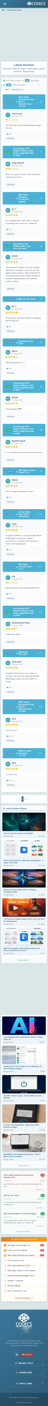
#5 (41, 299)
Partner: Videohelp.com (24, 1402)
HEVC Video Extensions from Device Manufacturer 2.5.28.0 (20, 706)
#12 (40, 612)
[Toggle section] (42, 1364)
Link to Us (28, 1355)
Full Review (10, 138)
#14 (40, 707)
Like (10, 134)
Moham (15, 397)
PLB (13, 576)
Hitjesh (15, 480)
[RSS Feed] (17, 1355)
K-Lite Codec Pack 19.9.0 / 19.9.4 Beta (18, 514)
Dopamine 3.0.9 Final (20, 342)
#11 (40, 566)
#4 (41, 246)
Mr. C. (14, 209)
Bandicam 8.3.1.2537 (17, 653)
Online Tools (25, 1363)
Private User (17, 114)
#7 (41, 386)
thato (14, 524)
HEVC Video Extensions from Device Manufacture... (18, 1176)
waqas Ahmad (18, 163)
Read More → (40, 1189)
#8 (41, 430)
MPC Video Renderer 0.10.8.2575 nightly (18, 198)
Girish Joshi (16, 662)
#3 (41, 198)
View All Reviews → (24, 1232)
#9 (41, 471)
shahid (14, 256)
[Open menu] (5, 4)
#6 (41, 342)
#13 (40, 653)
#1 (41, 101)
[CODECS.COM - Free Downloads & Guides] (24, 1323)
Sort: (7, 89)
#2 (41, 152)
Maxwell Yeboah (18, 441)
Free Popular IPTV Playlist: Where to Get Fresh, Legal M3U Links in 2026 (20, 151)
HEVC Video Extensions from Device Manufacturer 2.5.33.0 (20, 101)
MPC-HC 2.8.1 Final (21, 299)
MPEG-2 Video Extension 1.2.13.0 (19, 753)
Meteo (14, 351)
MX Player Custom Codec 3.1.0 (21, 471)
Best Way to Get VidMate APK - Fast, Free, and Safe (19, 246)
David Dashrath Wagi (21, 623)
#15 (40, 753)
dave (14, 719)
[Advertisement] (24, 36)
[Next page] (28, 799)
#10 (40, 514)
